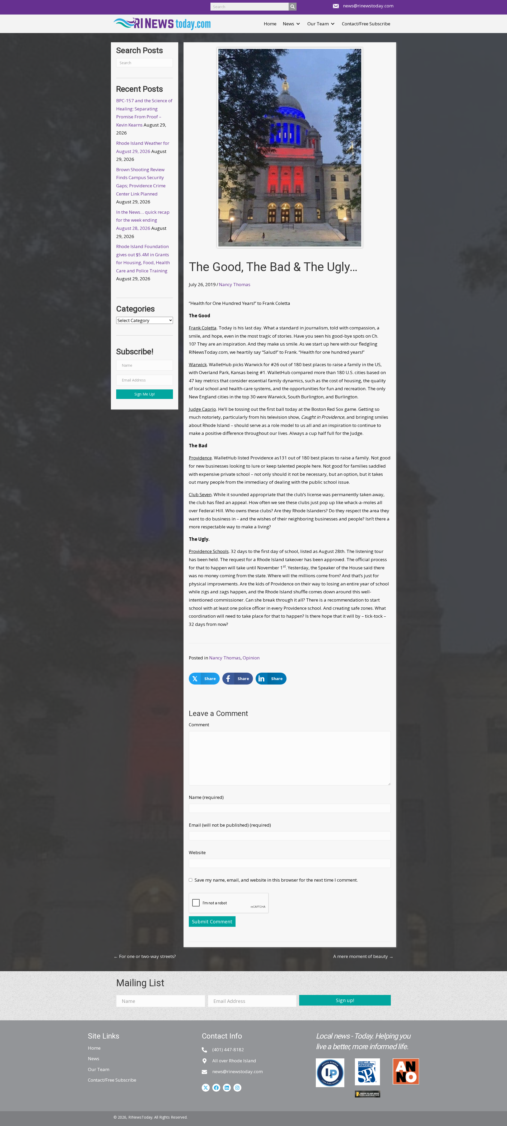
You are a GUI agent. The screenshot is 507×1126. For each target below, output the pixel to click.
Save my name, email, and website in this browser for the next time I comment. (276, 880)
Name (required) (206, 797)
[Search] (293, 7)
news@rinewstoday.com (368, 6)
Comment (199, 725)
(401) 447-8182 (228, 1049)
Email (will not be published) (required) (230, 825)
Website (197, 852)
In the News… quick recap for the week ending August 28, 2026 (143, 220)
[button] (298, 24)
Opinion (251, 658)
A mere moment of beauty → (363, 956)
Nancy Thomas (234, 284)
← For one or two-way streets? (145, 956)
